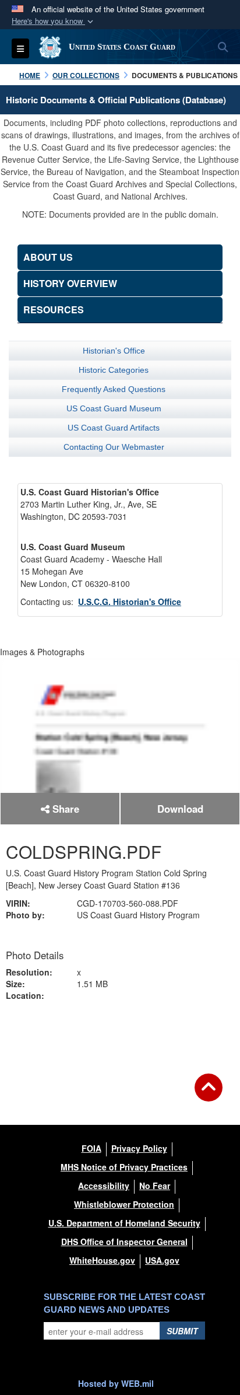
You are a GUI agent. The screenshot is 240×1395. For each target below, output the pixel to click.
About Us (48, 257)
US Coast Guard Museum (113, 408)
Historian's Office (114, 350)
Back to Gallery (120, 1034)
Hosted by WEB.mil (116, 1383)
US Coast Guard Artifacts (114, 427)
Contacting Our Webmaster (113, 447)
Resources (53, 309)
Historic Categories (114, 370)
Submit (182, 1331)
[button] (54, 21)
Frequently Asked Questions (113, 389)
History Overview (70, 283)
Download (180, 809)
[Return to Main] (209, 1094)
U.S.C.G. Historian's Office (129, 601)
